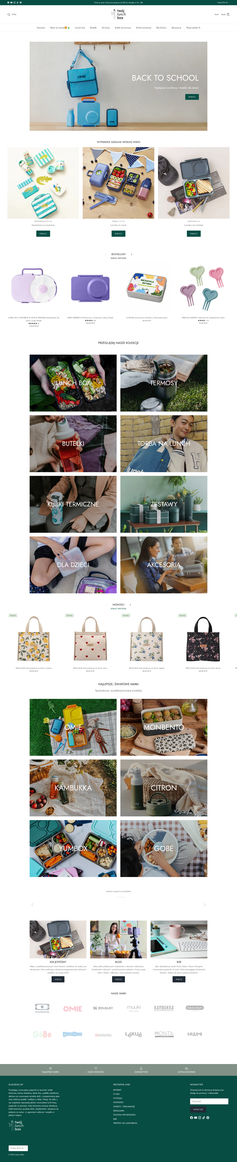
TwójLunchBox (19, 1154)
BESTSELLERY (118, 254)
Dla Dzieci (161, 27)
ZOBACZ (192, 97)
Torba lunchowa (143, 27)
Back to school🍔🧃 (60, 27)
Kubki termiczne (123, 27)
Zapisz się (198, 1109)
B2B (115, 1119)
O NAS (116, 1094)
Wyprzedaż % (193, 27)
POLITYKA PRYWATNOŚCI (124, 1114)
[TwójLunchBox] (118, 14)
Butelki (93, 27)
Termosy (106, 27)
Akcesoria (176, 27)
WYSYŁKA (117, 1098)
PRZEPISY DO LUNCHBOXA (125, 1123)
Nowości (41, 27)
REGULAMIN (118, 1110)
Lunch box (80, 27)
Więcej (58, 979)
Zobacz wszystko (118, 258)
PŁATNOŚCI (118, 1102)
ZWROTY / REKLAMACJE (124, 1106)
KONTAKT (117, 1090)
